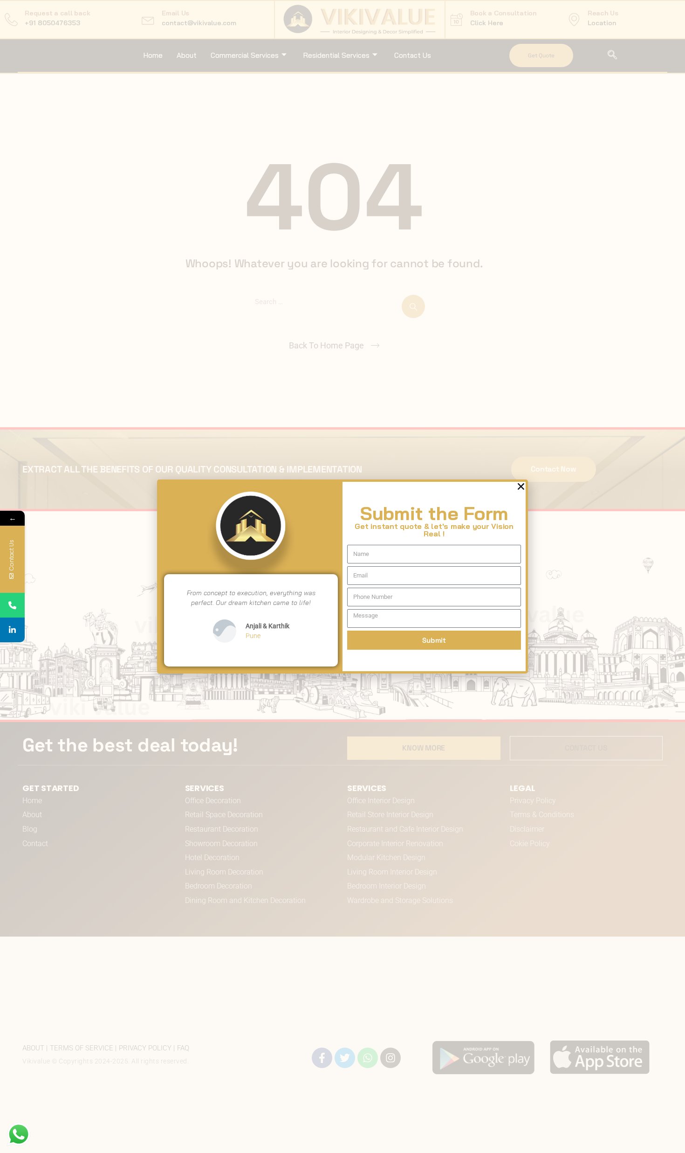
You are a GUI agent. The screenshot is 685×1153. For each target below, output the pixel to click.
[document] (342, 576)
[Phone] (12, 605)
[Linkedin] (12, 630)
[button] (521, 486)
